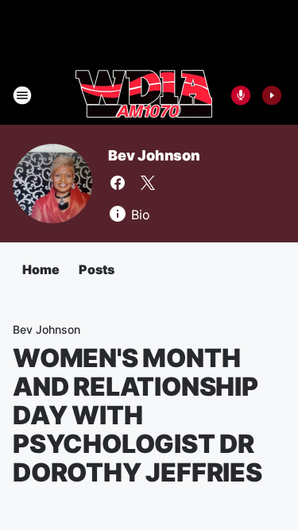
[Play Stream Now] (271, 95)
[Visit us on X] (147, 182)
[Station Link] (143, 95)
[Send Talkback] (240, 95)
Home (41, 269)
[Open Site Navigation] (22, 95)
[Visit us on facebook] (117, 182)
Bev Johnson (154, 155)
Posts (96, 269)
